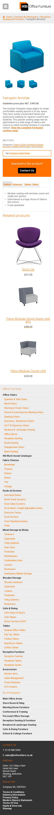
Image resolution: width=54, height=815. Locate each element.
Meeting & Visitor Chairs (16, 408)
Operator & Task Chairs (15, 399)
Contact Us (27, 170)
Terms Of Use (10, 803)
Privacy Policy (10, 797)
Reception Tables (13, 660)
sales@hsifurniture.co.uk (19, 755)
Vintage (8, 486)
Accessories (10, 669)
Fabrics (35, 187)
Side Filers (9, 547)
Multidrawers (10, 556)
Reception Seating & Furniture (19, 720)
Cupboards (9, 538)
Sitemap (7, 808)
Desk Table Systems (14, 503)
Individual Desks (12, 495)
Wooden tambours (13, 582)
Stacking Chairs (12, 416)
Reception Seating (35, 145)
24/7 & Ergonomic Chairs (16, 425)
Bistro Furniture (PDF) (15, 621)
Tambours (9, 534)
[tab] (7, 185)
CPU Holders (10, 686)
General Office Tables (15, 630)
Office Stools (10, 434)
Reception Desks (13, 665)
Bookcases (10, 569)
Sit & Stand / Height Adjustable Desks (23, 508)
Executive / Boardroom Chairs (19, 421)
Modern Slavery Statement (17, 800)
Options (27, 187)
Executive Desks (12, 512)
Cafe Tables (10, 617)
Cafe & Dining (10, 608)
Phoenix (8, 469)
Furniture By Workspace (26, 17)
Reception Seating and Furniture (17, 147)
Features (7, 187)
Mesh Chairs (10, 403)
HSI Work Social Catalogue (17, 455)
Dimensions (17, 187)
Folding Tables (11, 638)
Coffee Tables (11, 647)
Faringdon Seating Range (19, 153)
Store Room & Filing (13, 703)
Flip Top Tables (12, 634)
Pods (7, 525)
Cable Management (14, 678)
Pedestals (9, 551)
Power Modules (12, 682)
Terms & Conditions (13, 792)
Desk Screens (11, 516)
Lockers (8, 564)
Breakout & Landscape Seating (19, 429)
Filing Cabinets (11, 543)
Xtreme (8, 473)
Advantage (9, 464)
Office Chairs (10, 395)
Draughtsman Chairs (14, 447)
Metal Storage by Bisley (16, 530)
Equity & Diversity (12, 805)
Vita (6, 482)
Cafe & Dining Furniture (15, 729)
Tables (6, 625)
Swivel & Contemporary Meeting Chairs (23, 412)
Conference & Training (15, 711)
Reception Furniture (13, 652)
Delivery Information (14, 794)
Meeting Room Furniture (16, 707)
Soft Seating (37, 147)
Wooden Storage (12, 577)
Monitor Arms (11, 673)
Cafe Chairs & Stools (14, 612)
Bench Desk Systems (15, 499)
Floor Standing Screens (16, 521)
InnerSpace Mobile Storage (18, 573)
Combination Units (13, 560)
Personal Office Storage (16, 716)
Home (9, 17)
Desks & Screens (12, 490)
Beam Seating (11, 451)
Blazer (7, 477)
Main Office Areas (12, 698)
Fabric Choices (11, 460)
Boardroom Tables (13, 643)
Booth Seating (11, 442)
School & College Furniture (17, 733)
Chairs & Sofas (19, 145)
